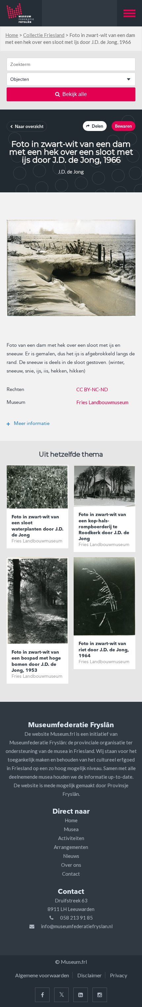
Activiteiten (71, 838)
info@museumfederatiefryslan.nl (77, 926)
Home (11, 35)
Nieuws (71, 856)
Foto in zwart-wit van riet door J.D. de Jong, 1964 (104, 649)
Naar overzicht (29, 127)
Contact (71, 874)
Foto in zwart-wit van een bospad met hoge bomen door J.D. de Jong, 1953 (36, 661)
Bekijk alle (74, 94)
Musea (71, 829)
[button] (129, 13)
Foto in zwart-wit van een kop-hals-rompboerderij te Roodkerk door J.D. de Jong (104, 526)
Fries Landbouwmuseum (102, 402)
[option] (71, 268)
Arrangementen (71, 847)
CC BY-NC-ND (92, 389)
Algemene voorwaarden (42, 975)
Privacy (118, 975)
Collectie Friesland (43, 35)
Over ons (71, 865)
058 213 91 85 (76, 918)
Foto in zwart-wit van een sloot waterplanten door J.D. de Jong (37, 526)
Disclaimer (89, 975)
